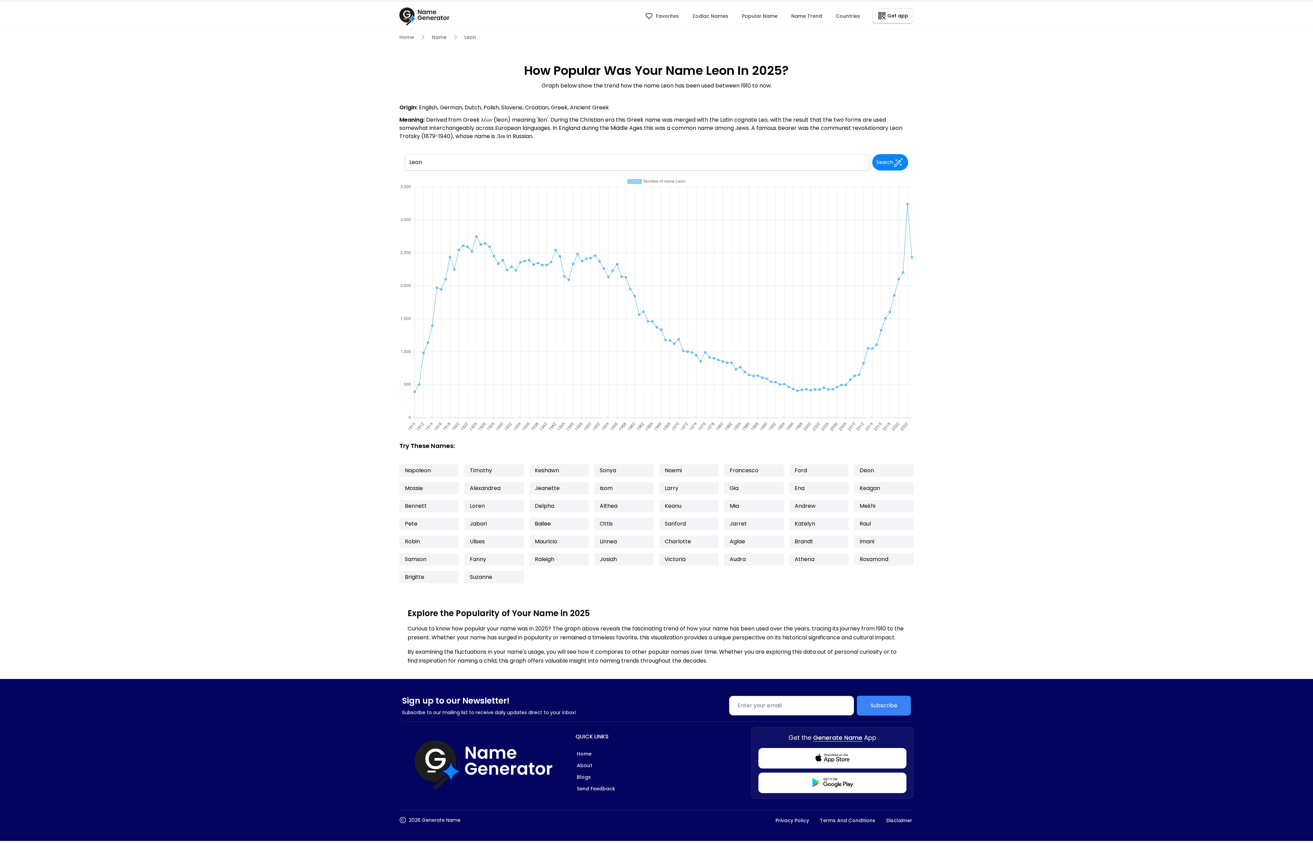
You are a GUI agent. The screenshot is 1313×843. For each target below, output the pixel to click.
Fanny (478, 559)
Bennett (416, 506)
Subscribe (884, 705)
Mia (734, 506)
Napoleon (418, 470)
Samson (415, 559)
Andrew (805, 506)
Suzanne (481, 577)
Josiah (608, 559)
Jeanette (547, 488)
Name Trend (806, 16)
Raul (865, 524)
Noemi (673, 470)
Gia (734, 488)
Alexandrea (485, 488)
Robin (412, 541)
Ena (800, 488)
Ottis (606, 524)
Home (406, 37)
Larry (671, 488)
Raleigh (544, 559)
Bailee (543, 524)
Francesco (744, 470)
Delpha (544, 506)
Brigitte (414, 577)
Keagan (870, 488)
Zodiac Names (710, 16)
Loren (477, 506)
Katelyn (805, 524)
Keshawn (547, 470)
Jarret (738, 524)
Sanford (675, 524)
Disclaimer (899, 820)
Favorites (667, 16)
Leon (470, 37)
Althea (609, 506)
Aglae (737, 541)
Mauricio (546, 541)
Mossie (414, 488)
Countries (848, 16)
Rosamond (874, 559)
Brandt (804, 541)
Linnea (608, 541)
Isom (606, 488)
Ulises (477, 541)
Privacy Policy (792, 820)
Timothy (481, 470)
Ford (801, 470)
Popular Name (760, 16)
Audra (738, 559)
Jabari (478, 524)
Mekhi (867, 506)
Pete (411, 524)
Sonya (608, 470)
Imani (867, 541)
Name (439, 37)
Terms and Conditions (847, 820)
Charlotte (678, 541)
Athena (804, 559)
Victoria (675, 559)
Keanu (673, 506)
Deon (867, 470)
